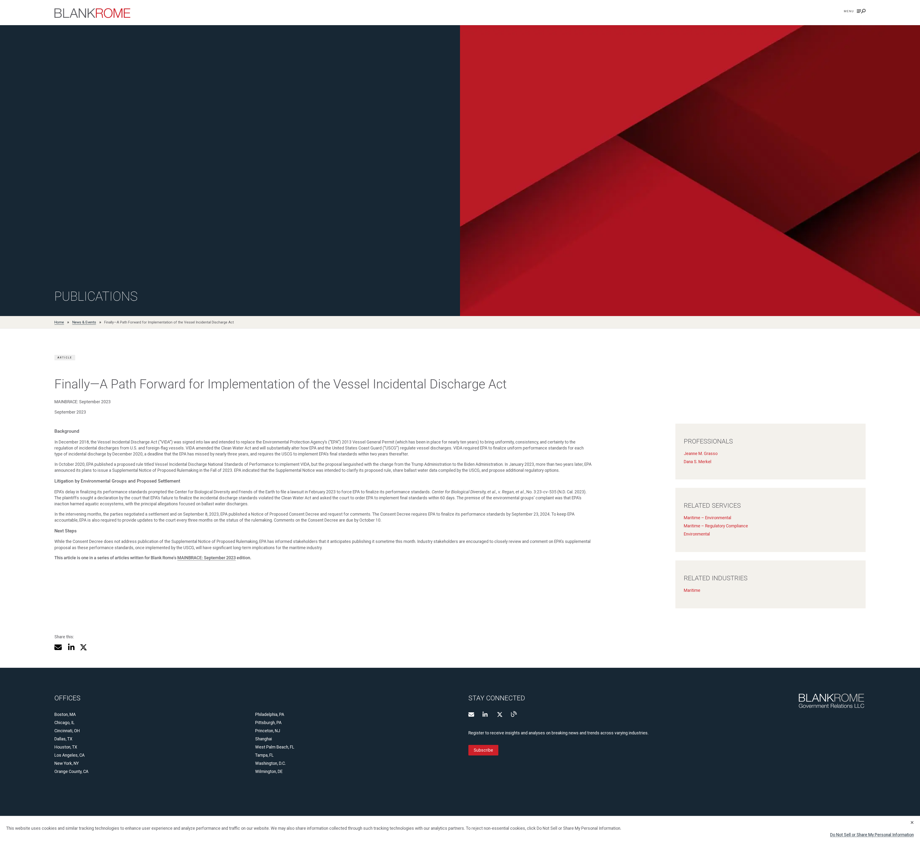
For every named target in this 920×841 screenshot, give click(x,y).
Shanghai (263, 739)
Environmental (697, 534)
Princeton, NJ (267, 730)
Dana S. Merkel (697, 461)
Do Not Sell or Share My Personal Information (872, 834)
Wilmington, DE (268, 771)
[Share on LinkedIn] (71, 647)
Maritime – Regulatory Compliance (716, 526)
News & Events (84, 322)
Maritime (692, 590)
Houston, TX (65, 747)
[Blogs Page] (514, 714)
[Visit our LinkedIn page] (485, 714)
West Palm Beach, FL (274, 747)
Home (59, 322)
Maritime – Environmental (707, 517)
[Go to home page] (92, 13)
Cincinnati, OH (67, 730)
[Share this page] (58, 647)
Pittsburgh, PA (268, 722)
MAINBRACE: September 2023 (206, 557)
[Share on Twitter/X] (83, 647)
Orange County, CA (71, 771)
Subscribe (483, 750)
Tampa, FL (264, 755)
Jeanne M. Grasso (701, 453)
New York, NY (66, 763)
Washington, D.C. (270, 763)
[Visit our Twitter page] (500, 714)
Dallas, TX (63, 739)
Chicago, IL (64, 722)
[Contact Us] (471, 714)
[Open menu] (855, 11)
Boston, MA (65, 714)
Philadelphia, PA (269, 714)
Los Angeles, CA (69, 755)
